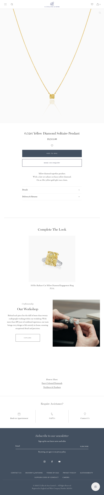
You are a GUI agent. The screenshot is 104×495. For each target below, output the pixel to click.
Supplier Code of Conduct (46, 477)
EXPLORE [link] (27, 338)
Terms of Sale (53, 473)
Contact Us (84, 418)
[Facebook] (52, 463)
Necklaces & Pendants (52, 387)
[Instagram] (44, 463)
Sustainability (86, 473)
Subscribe (84, 446)
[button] (12, 4)
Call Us (52, 418)
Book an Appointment (19, 418)
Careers (66, 477)
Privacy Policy (69, 473)
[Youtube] (59, 463)
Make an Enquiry (52, 163)
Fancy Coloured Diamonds (52, 383)
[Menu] (5, 4)
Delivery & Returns (34, 473)
